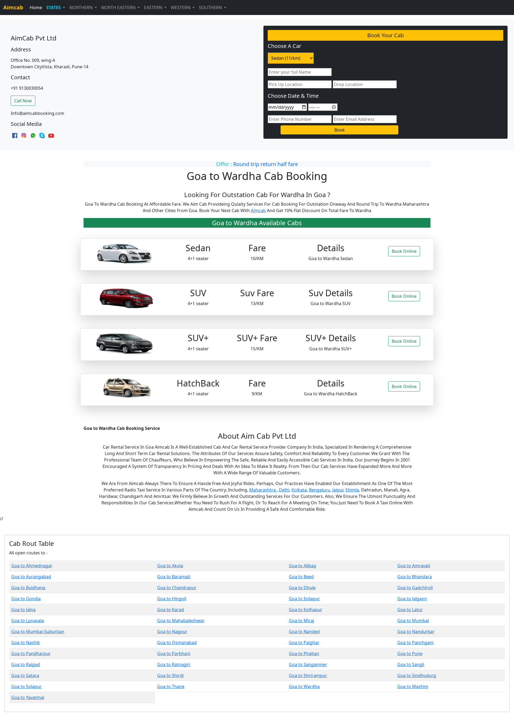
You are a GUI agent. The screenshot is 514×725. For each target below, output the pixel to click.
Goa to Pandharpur (31, 653)
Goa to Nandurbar (415, 631)
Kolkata (299, 490)
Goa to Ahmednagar (31, 566)
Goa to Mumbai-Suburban (37, 631)
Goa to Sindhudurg (416, 675)
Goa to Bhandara (414, 577)
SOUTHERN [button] (211, 7)
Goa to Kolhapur (305, 610)
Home (36, 7)
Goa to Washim (412, 686)
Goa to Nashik (25, 642)
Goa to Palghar (304, 642)
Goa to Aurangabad (31, 577)
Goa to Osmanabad (177, 642)
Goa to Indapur (304, 599)
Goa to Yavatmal (27, 697)
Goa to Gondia (26, 599)
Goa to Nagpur (172, 631)
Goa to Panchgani (415, 642)
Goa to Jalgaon (412, 599)
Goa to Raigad (25, 664)
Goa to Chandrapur (176, 588)
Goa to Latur (410, 610)
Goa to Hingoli (171, 599)
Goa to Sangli (410, 664)
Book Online (404, 251)
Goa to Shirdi (170, 675)
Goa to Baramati (173, 577)
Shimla (352, 490)
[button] (55, 7)
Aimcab (258, 210)
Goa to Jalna (23, 610)
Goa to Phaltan (304, 653)
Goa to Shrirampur (308, 675)
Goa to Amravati (413, 566)
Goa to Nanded (304, 631)
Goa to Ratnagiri (173, 664)
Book (339, 130)
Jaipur (337, 490)
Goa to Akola (170, 566)
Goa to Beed (301, 577)
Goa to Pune (409, 653)
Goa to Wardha (304, 686)
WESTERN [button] (181, 7)
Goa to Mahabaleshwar (181, 620)
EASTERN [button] (153, 7)
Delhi (284, 490)
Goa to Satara (25, 675)
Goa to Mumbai (413, 620)
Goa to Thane (170, 686)
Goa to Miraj (301, 620)
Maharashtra (263, 490)
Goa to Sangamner (308, 664)
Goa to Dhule (302, 588)
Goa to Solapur (26, 686)
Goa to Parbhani (173, 653)
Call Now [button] (23, 101)
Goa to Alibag (302, 566)
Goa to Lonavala (27, 620)
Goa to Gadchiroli (415, 588)
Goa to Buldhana (28, 588)
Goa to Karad (170, 610)
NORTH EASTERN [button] (119, 7)
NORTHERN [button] (81, 7)
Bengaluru (319, 490)
